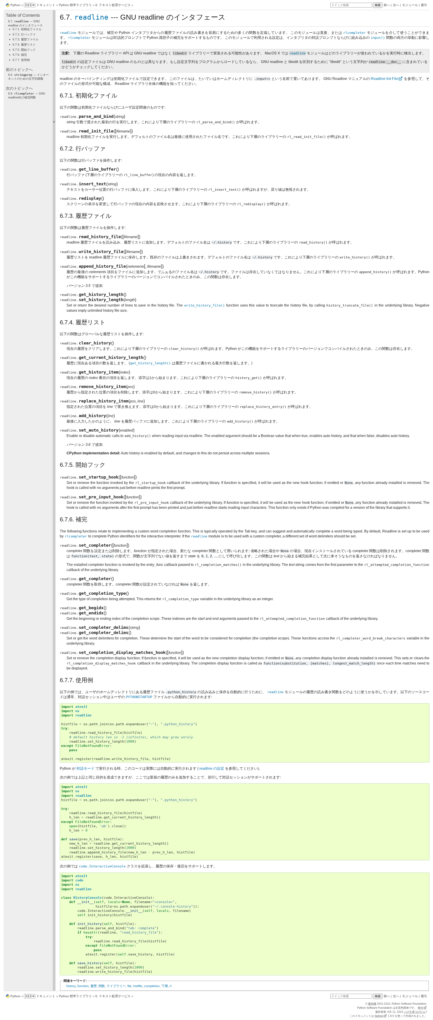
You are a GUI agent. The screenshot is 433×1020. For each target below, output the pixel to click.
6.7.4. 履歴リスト (24, 44)
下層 (164, 986)
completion (152, 986)
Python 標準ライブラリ (75, 5)
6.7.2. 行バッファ (24, 34)
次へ (396, 5)
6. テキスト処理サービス (113, 5)
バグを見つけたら (415, 1011)
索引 (424, 5)
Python (15, 5)
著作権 (372, 1003)
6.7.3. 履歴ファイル (26, 39)
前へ (387, 5)
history (71, 986)
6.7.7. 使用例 (21, 60)
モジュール (410, 5)
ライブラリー (116, 986)
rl (170, 986)
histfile (137, 986)
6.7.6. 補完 (20, 54)
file (129, 986)
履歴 (93, 986)
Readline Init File (384, 79)
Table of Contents (23, 15)
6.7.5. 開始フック (24, 49)
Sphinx (379, 1016)
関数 (102, 986)
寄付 (420, 1007)
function (83, 986)
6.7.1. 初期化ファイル (27, 29)
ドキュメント (45, 5)
